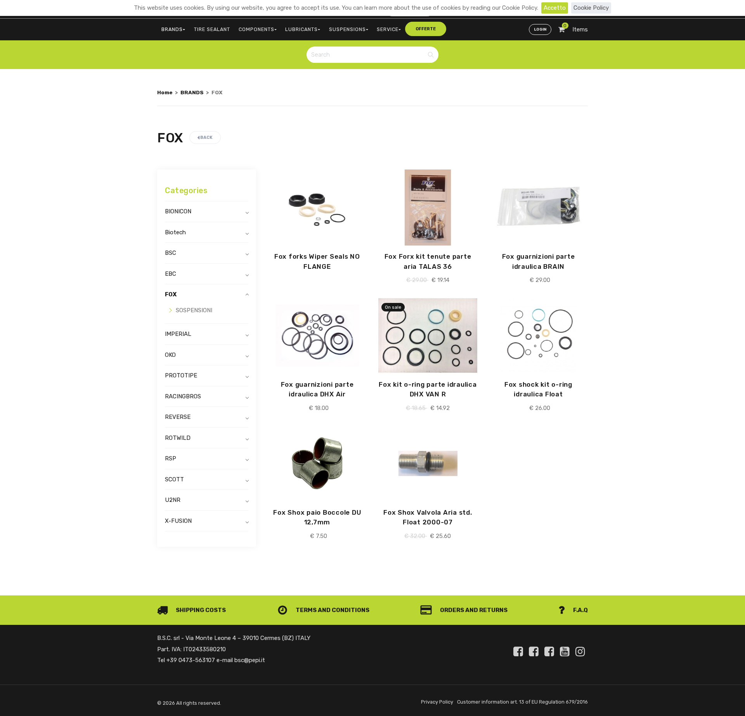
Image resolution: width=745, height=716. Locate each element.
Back (206, 137)
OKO (170, 354)
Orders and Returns (473, 610)
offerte (426, 28)
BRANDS (172, 29)
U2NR (172, 499)
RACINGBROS (183, 396)
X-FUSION (178, 520)
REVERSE (178, 416)
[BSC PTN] (550, 651)
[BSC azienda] (535, 651)
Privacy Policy (437, 702)
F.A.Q (580, 610)
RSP (170, 458)
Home (165, 92)
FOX (171, 294)
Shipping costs (200, 610)
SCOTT (174, 479)
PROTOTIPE (181, 375)
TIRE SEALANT (212, 29)
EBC (170, 273)
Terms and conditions (332, 610)
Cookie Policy (591, 7)
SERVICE (387, 29)
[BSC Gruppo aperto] (519, 651)
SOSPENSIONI (194, 310)
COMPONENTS (256, 29)
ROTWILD (178, 437)
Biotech (175, 232)
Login (540, 29)
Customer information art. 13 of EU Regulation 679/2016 (522, 702)
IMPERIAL (178, 333)
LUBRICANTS (301, 29)
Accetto (555, 7)
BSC (170, 252)
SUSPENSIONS (347, 29)
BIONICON (178, 211)
